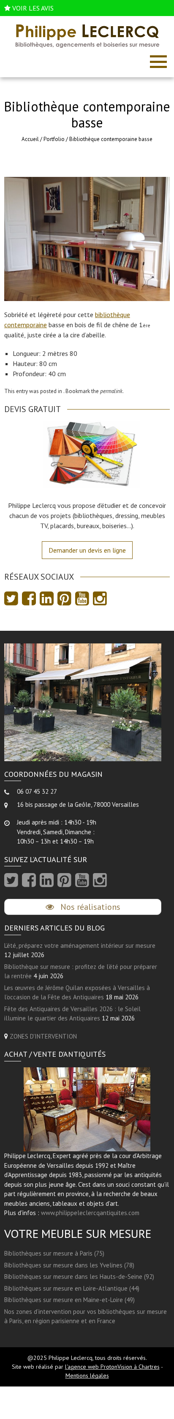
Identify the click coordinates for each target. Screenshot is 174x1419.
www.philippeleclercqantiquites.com (90, 1213)
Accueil (30, 139)
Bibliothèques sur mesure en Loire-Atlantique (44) (71, 1288)
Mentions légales (87, 1375)
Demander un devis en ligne (87, 550)
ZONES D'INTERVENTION (43, 1036)
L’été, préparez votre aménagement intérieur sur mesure (79, 945)
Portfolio (54, 139)
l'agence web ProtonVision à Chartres (112, 1366)
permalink (111, 391)
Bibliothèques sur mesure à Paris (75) (54, 1253)
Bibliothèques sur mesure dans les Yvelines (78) (69, 1265)
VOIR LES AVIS (33, 8)
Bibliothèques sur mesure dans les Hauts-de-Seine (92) (79, 1276)
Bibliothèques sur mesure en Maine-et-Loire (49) (69, 1300)
